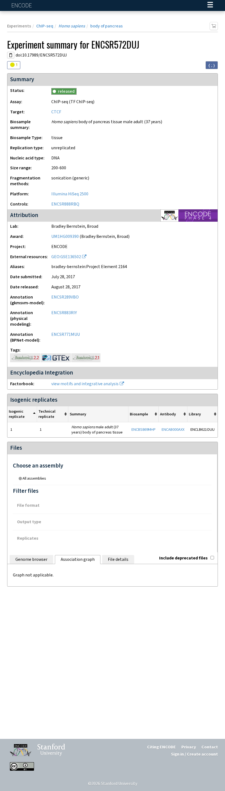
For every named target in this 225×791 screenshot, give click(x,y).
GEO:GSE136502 (66, 257)
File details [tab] (118, 559)
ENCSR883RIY (64, 313)
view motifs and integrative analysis (85, 384)
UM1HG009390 (65, 237)
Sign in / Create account (194, 754)
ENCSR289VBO (65, 297)
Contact (209, 747)
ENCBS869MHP (143, 429)
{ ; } (212, 65)
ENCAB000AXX (173, 429)
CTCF (56, 112)
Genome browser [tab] (31, 559)
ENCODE (22, 6)
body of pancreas (106, 26)
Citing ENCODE (161, 747)
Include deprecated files (183, 558)
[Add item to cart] (214, 26)
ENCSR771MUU (65, 334)
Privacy (188, 747)
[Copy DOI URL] (10, 55)
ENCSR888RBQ (65, 204)
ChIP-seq (44, 26)
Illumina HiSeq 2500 (69, 194)
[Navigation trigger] (210, 5)
